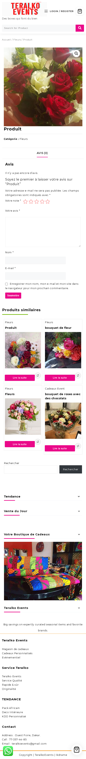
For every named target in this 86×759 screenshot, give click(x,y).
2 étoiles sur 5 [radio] (31, 201)
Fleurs (17, 39)
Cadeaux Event (55, 388)
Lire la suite (20, 377)
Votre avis (12, 210)
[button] (76, 53)
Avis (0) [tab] (42, 152)
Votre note (13, 200)
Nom (9, 252)
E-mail (10, 268)
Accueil (6, 39)
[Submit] (80, 28)
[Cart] (79, 11)
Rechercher (11, 463)
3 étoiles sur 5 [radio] (36, 201)
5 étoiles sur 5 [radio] (47, 201)
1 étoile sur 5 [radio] (25, 201)
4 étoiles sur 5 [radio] (42, 201)
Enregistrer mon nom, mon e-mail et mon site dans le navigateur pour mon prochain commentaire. (42, 286)
